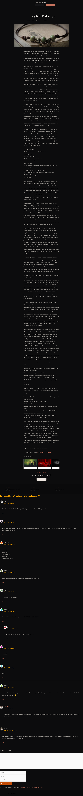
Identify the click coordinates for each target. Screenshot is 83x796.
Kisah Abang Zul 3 (27, 468)
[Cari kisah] (32, 5)
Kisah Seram (41, 12)
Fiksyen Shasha (41, 2)
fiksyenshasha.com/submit (44, 452)
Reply (3, 513)
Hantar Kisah (41, 479)
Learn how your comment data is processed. (31, 787)
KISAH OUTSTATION (42, 468)
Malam (54, 468)
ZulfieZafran (7, 707)
